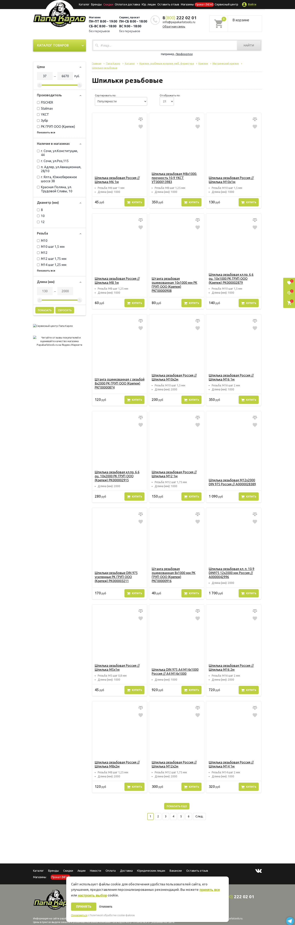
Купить (137, 202)
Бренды (96, 4)
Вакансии (176, 870)
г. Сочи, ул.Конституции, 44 (59, 153)
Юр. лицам (149, 4)
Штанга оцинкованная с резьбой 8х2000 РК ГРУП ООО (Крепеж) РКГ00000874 (119, 383)
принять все (209, 890)
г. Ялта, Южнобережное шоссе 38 (59, 179)
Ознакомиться (79, 915)
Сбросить (65, 310)
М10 (44, 240)
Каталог (84, 4)
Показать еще (177, 806)
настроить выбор (92, 895)
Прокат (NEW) (204, 4)
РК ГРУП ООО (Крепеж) (58, 126)
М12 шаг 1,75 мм (53, 258)
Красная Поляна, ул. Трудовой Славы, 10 (56, 189)
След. (199, 816)
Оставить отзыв (168, 4)
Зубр (44, 120)
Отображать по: (170, 95)
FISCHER (47, 102)
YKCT (45, 114)
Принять (83, 906)
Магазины (39, 877)
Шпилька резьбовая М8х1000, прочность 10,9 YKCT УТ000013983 (174, 178)
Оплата (111, 870)
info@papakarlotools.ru (179, 22)
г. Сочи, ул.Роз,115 (55, 161)
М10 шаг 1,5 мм (53, 246)
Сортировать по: (105, 95)
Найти (249, 45)
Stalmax (47, 108)
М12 (44, 252)
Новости (95, 870)
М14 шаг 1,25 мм (53, 264)
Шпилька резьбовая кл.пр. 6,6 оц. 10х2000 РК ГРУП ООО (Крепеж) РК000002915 (117, 476)
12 (43, 222)
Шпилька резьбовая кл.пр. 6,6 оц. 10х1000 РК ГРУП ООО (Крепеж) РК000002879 (231, 278)
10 (43, 216)
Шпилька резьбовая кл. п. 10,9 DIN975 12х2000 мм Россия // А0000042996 (231, 573)
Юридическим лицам (151, 870)
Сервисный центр (226, 4)
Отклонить (105, 906)
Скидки (68, 870)
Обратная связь (174, 26)
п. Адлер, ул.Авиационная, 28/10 (61, 169)
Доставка (126, 870)
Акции (81, 870)
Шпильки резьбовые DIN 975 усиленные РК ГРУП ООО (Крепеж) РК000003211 (116, 577)
